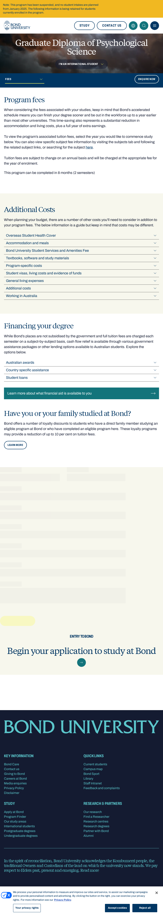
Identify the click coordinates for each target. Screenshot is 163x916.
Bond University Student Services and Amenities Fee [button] (47, 251)
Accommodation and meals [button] (27, 243)
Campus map (93, 769)
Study (84, 25)
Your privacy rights (27, 907)
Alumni (88, 835)
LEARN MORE (15, 445)
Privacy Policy (14, 788)
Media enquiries (15, 783)
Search (144, 25)
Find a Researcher (96, 816)
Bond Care (11, 764)
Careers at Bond (15, 778)
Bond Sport (91, 773)
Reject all (144, 907)
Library (88, 778)
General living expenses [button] (25, 281)
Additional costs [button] (18, 288)
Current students (95, 764)
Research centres (95, 821)
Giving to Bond (14, 773)
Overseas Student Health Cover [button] (31, 235)
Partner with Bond (96, 831)
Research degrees (96, 826)
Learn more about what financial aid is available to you (49, 393)
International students (19, 826)
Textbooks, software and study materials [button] (37, 258)
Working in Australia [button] (21, 296)
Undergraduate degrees (21, 835)
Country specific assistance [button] (27, 370)
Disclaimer (11, 793)
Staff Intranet (92, 783)
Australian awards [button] (20, 362)
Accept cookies (117, 907)
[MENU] (154, 25)
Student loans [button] (17, 378)
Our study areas (15, 821)
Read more (89, 870)
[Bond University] (17, 25)
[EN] (133, 25)
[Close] (156, 892)
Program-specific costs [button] (24, 266)
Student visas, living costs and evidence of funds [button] (44, 273)
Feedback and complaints (101, 788)
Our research (92, 812)
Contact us (111, 25)
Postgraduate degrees (19, 831)
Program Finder (15, 816)
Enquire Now (146, 79)
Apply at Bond (14, 812)
